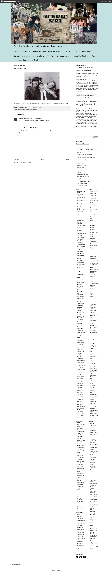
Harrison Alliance (94, 504)
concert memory (81, 492)
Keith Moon (79, 356)
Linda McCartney (81, 244)
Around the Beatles (92, 308)
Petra (78, 477)
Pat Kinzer (79, 470)
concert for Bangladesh (93, 467)
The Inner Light (93, 528)
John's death (93, 385)
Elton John (79, 321)
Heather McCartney (79, 229)
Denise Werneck (81, 440)
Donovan (79, 310)
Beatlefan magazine (92, 489)
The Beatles (80, 210)
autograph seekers (79, 488)
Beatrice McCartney (79, 223)
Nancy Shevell (80, 255)
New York (92, 399)
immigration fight (94, 415)
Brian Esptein (80, 291)
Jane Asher (79, 235)
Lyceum (92, 449)
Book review (93, 261)
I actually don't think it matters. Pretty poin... (87, 157)
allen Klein (79, 417)
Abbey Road (93, 345)
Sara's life (92, 281)
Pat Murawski (80, 472)
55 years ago (93, 258)
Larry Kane (79, 364)
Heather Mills (80, 232)
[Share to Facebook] (38, 107)
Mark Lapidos (80, 466)
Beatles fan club (81, 430)
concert (91, 464)
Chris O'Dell (80, 298)
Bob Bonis (79, 514)
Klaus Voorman (80, 362)
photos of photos (81, 547)
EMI (91, 373)
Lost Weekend (93, 396)
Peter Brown (80, 392)
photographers (80, 545)
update (91, 295)
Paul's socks (93, 198)
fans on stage (80, 508)
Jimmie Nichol (80, 347)
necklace (92, 227)
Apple (91, 354)
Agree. (78, 154)
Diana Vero (79, 307)
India (91, 381)
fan (77, 494)
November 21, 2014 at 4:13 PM (31, 127)
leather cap (92, 223)
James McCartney (81, 233)
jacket (91, 220)
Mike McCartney (81, 381)
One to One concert (92, 453)
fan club (79, 496)
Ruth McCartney (81, 406)
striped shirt (92, 238)
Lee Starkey (80, 242)
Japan (91, 383)
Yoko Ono (79, 266)
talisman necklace (94, 245)
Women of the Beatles (82, 185)
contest (91, 288)
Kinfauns (92, 389)
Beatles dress (93, 195)
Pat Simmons (80, 473)
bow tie (91, 204)
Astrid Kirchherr (80, 282)
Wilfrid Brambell (93, 332)
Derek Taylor (80, 305)
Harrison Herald (93, 506)
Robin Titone (80, 480)
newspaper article (94, 546)
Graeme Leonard (81, 445)
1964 (19, 109)
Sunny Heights (93, 407)
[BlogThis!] (35, 107)
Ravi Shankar (80, 396)
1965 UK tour (93, 425)
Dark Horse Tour (94, 441)
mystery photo (93, 290)
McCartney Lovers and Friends (94, 510)
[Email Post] (30, 107)
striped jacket (93, 236)
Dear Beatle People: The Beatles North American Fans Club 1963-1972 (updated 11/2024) (57, 52)
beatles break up (94, 413)
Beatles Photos (80, 167)
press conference (94, 417)
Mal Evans (79, 374)
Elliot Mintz (79, 318)
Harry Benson (80, 522)
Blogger (59, 570)
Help (91, 317)
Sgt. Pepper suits (94, 200)
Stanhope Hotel (93, 405)
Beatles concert (93, 432)
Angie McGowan (81, 424)
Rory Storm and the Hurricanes (80, 402)
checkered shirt (93, 209)
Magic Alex (79, 371)
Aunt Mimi (79, 284)
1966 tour (92, 429)
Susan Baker (80, 484)
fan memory (80, 503)
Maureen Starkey (81, 248)
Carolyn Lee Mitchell (80, 434)
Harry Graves (80, 334)
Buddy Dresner (80, 296)
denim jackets (93, 215)
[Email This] (33, 107)
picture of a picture (79, 549)
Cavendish (92, 362)
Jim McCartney (80, 346)
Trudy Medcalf (80, 486)
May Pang (79, 249)
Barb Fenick (80, 428)
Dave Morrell (80, 438)
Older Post (67, 159)
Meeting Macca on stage (93, 272)
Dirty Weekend (93, 368)
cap (91, 207)
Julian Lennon (80, 239)
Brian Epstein (80, 289)
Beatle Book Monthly (93, 486)
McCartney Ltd (93, 513)
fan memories (80, 501)
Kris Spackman (80, 455)
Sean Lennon (80, 260)
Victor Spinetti (93, 330)
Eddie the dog (80, 316)
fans (78, 506)
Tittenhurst (92, 408)
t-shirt (91, 243)
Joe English (80, 355)
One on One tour (94, 451)
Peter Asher (80, 390)
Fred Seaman (80, 326)
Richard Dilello (80, 399)
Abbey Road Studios (93, 347)
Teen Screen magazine (93, 521)
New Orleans (93, 398)
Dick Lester (79, 309)
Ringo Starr (34, 109)
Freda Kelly (79, 442)
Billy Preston (80, 286)
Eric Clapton (80, 323)
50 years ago (93, 256)
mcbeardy (92, 225)
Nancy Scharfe (80, 468)
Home (16, 52)
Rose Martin (80, 404)
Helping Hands (93, 380)
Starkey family (80, 262)
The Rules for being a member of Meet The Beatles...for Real (71, 56)
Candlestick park (94, 436)
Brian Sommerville (80, 294)
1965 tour (92, 427)
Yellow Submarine (94, 334)
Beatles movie (93, 310)
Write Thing (92, 538)
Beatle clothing (93, 193)
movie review (93, 335)
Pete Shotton (80, 389)
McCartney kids (80, 251)
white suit (92, 249)
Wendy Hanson (80, 415)
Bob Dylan (79, 288)
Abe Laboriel (80, 274)
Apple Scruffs (80, 426)
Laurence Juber (81, 365)
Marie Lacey (80, 464)
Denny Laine (80, 301)
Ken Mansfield (80, 358)
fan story (79, 504)
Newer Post (17, 159)
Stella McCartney (81, 264)
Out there (92, 456)
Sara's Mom (92, 278)
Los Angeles (93, 394)
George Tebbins (81, 443)
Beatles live (92, 434)
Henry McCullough (80, 338)
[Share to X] (37, 107)
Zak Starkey (80, 267)
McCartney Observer (92, 515)
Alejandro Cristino (22, 118)
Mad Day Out (80, 527)
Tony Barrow (80, 411)
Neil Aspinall (80, 383)
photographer (80, 543)
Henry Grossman (81, 523)
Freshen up (92, 442)
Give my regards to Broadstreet (94, 315)
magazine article (94, 542)
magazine (92, 540)
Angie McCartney (81, 280)
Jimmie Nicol (80, 349)
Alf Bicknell (79, 279)
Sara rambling (93, 276)
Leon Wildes (80, 367)
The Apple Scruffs (81, 178)
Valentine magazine (92, 533)
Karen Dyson (80, 454)
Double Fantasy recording (93, 371)
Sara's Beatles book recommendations (29, 56)
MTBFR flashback (94, 269)
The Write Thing (93, 527)
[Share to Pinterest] (40, 107)
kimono (91, 222)
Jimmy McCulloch (81, 351)
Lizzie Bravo (80, 463)
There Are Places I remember (84, 181)
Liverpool (92, 390)
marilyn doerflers (81, 540)
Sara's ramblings (94, 283)
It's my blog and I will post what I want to (94, 265)
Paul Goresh (80, 536)
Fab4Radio (79, 169)
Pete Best (79, 387)
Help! (91, 319)
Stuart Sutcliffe (80, 408)
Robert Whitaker (81, 538)
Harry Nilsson (80, 335)
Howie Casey (80, 340)
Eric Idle (79, 325)
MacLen (92, 508)
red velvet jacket (93, 232)
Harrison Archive (81, 170)
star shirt (92, 234)
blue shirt (92, 202)
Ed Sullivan (79, 314)
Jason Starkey (80, 237)
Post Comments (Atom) (25, 162)
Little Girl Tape (80, 461)
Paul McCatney (80, 203)
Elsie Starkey (80, 319)
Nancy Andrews (80, 253)
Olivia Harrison (80, 257)
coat (91, 211)
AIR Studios (92, 343)
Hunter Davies (80, 342)
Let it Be (92, 323)
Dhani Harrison (80, 227)
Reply (19, 123)
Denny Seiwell (80, 303)
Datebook (92, 498)
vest (91, 247)
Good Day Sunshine (92, 502)
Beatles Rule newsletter (93, 492)
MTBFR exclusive (94, 267)
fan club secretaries (79, 499)
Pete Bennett (80, 385)
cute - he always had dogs (83, 151)
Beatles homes (93, 358)
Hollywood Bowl (93, 447)
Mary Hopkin (80, 378)
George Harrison (81, 191)
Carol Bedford (80, 431)
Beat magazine (93, 483)
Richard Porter (80, 479)
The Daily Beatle (81, 179)
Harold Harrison (81, 332)
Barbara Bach (80, 220)
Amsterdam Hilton (94, 353)
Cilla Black (79, 300)
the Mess (92, 548)
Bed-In (91, 360)
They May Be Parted (82, 183)
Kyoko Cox (79, 241)
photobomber (80, 541)
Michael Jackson (81, 380)
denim (91, 213)
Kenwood (79, 172)
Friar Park (92, 378)
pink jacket (92, 229)
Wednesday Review (92, 286)
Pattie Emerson (80, 475)
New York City (93, 401)
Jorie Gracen (80, 449)
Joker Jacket (93, 197)
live (90, 469)
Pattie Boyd (79, 258)
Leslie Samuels (80, 457)
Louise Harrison (81, 369)
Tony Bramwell (80, 413)
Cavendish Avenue (92, 364)
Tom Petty (79, 410)
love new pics (80, 156)
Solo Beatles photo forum (83, 176)
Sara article (92, 274)
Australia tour (93, 430)
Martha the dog (80, 376)
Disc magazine (93, 499)
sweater (92, 240)
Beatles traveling (94, 260)
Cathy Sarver (80, 436)
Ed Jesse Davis (80, 312)
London (91, 392)
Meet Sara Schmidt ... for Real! (26, 60)
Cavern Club (93, 366)
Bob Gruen (79, 516)
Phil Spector (80, 394)
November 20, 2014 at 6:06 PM (34, 118)
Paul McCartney (28, 109)
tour (91, 472)
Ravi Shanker (80, 398)
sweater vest (93, 241)
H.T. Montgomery (81, 447)
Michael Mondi (80, 529)
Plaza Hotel (92, 403)
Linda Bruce (80, 459)
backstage (22, 109)
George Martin (80, 330)
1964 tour (92, 423)
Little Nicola (92, 325)
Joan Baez (79, 353)
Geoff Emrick (80, 328)
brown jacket (93, 206)
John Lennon (80, 194)
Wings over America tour (93, 460)
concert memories (81, 491)
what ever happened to (93, 297)
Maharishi (79, 372)
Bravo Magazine (94, 496)
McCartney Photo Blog (82, 174)
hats (91, 218)
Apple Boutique (93, 191)
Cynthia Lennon (81, 225)
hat (90, 216)
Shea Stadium (93, 457)
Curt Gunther (80, 518)
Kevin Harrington (81, 360)
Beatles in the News (81, 165)
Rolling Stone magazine (93, 518)
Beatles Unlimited (94, 494)
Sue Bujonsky (80, 482)
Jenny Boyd (80, 344)
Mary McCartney (81, 246)
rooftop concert (93, 471)
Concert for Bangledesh (93, 438)
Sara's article (93, 280)
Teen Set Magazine (92, 524)
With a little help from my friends (93, 536)
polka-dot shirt (93, 231)
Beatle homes (93, 356)
